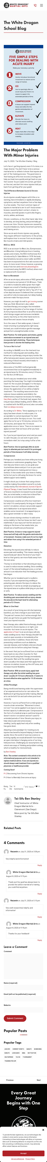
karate (29, 1049)
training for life (10, 1061)
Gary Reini (8, 399)
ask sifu (7, 1049)
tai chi (10, 787)
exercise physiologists (29, 267)
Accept (23, 1153)
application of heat (11, 632)
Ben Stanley (11, 752)
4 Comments (18, 787)
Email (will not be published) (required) (20, 994)
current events (18, 1049)
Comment (8, 951)
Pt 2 (5, 774)
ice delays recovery (15, 407)
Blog (35, 161)
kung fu (6, 787)
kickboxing (38, 1049)
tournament (27, 1057)
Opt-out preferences (17, 1159)
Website (7, 1005)
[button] (43, 1130)
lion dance (16, 1053)
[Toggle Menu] (42, 5)
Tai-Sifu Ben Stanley (24, 161)
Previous (10, 1080)
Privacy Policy (30, 1159)
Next (39, 1080)
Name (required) (10, 983)
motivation (32, 1053)
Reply (40, 865)
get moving (32, 301)
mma (23, 1053)
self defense (9, 1057)
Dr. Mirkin (18, 411)
